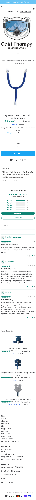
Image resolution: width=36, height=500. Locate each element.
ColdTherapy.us (17, 492)
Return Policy (6, 431)
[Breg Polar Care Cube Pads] (18, 339)
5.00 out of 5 (22, 194)
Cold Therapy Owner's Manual (11, 459)
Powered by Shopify (27, 492)
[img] (6, 242)
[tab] (5, 168)
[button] (9, 121)
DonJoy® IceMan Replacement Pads (18, 399)
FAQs (3, 452)
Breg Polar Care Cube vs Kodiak (12, 457)
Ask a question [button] (18, 218)
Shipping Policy (6, 429)
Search (3, 418)
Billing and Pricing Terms (10, 441)
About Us (4, 421)
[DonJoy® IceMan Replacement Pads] (18, 390)
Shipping (10, 133)
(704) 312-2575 (17, 467)
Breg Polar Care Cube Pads (18, 348)
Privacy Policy (6, 436)
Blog (2, 426)
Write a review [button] (18, 213)
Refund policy (6, 434)
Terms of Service (7, 439)
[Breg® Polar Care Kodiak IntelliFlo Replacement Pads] (18, 364)
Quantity (18, 143)
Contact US (5, 424)
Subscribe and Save (8, 454)
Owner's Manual (6, 449)
